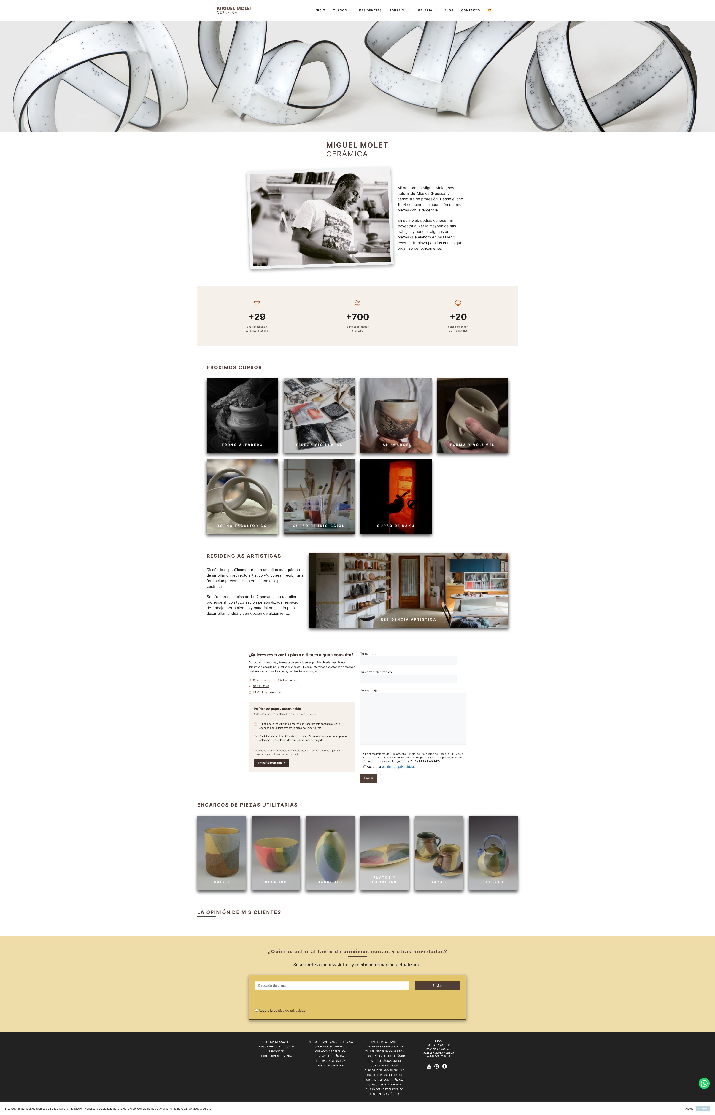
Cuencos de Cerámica (330, 1051)
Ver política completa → (271, 762)
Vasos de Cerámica (330, 1065)
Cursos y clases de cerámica (385, 1055)
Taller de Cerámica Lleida (384, 1046)
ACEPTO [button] (703, 1108)
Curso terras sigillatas (384, 1074)
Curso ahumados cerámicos (384, 1079)
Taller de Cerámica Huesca (384, 1051)
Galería (425, 10)
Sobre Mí (397, 10)
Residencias (370, 10)
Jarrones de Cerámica (330, 1046)
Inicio (320, 10)
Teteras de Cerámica (330, 1060)
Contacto (470, 10)
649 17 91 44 (261, 686)
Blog (449, 10)
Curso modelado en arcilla (384, 1070)
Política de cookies (276, 1041)
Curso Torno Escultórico (384, 1089)
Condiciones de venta (276, 1055)
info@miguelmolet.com (267, 692)
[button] (704, 1083)
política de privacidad (398, 767)
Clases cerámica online (385, 1060)
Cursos (340, 10)
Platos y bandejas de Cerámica (330, 1041)
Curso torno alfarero (384, 1084)
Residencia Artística (384, 1093)
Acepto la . (282, 1010)
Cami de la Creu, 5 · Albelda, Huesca (275, 680)
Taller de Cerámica (384, 1041)
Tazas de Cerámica (330, 1055)
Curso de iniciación (384, 1065)
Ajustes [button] (688, 1108)
